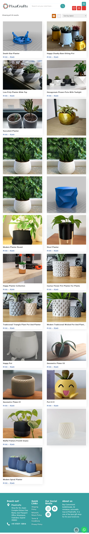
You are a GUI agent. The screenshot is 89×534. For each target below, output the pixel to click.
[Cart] (76, 530)
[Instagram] (48, 509)
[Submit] (62, 6)
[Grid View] (54, 16)
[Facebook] (55, 509)
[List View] (59, 16)
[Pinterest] (48, 514)
